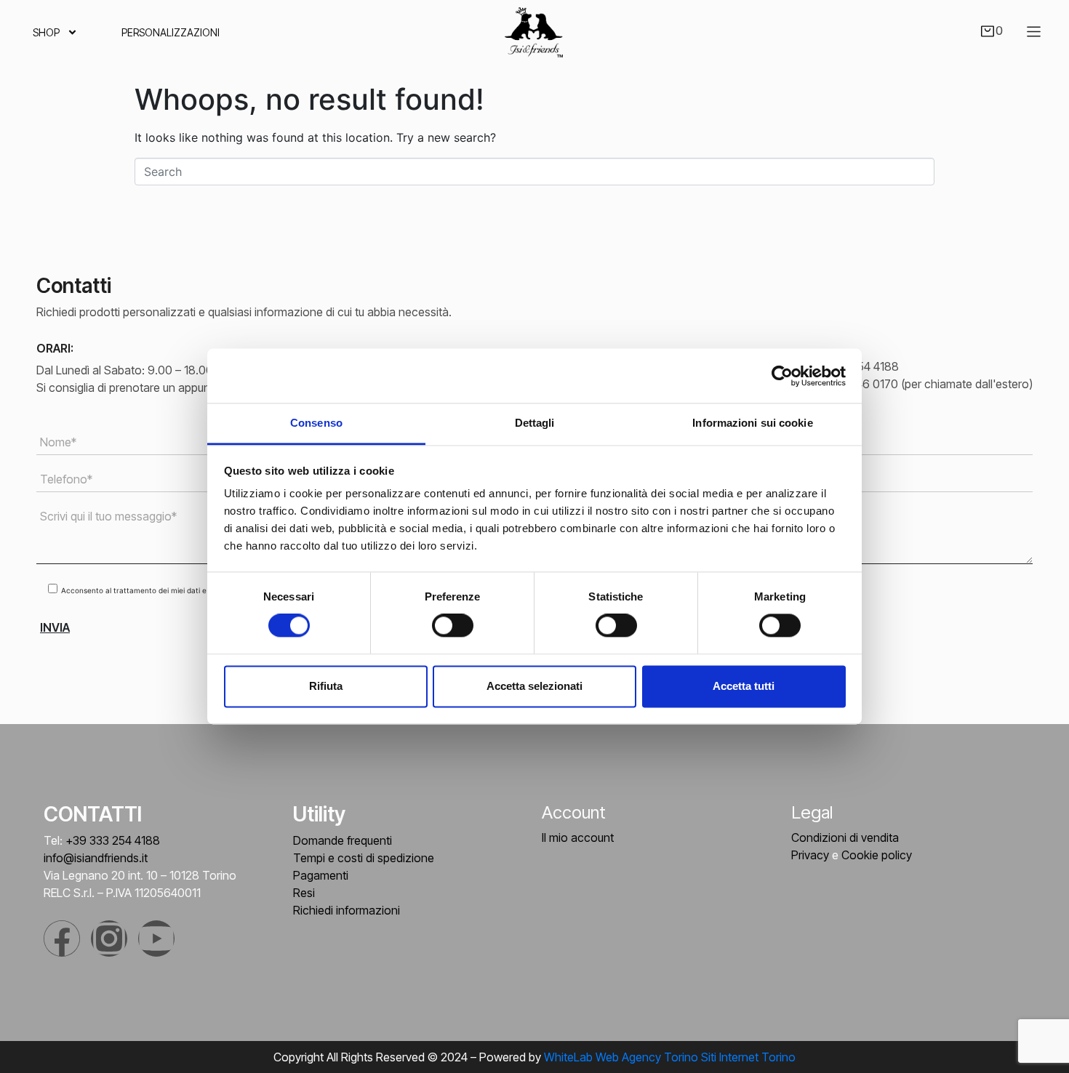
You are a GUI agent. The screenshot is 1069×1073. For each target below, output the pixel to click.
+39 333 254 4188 (112, 840)
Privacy (810, 855)
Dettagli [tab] (535, 423)
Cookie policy (876, 855)
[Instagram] (109, 938)
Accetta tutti (743, 686)
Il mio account (578, 837)
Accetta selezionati (534, 686)
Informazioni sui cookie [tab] (752, 423)
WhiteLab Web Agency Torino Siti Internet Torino (670, 1057)
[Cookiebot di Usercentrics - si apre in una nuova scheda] (782, 376)
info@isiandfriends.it (96, 858)
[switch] (452, 626)
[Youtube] (156, 938)
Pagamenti (320, 875)
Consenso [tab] (316, 423)
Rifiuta (326, 686)
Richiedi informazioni (346, 910)
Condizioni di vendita (845, 837)
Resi (304, 892)
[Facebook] (62, 938)
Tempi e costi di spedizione (363, 858)
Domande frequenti (342, 840)
